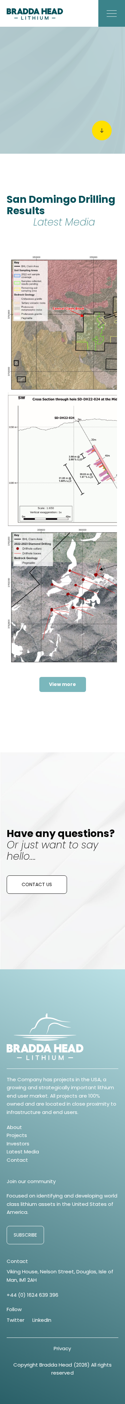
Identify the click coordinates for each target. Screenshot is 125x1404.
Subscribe (25, 1235)
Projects (17, 1135)
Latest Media (23, 1151)
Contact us (37, 884)
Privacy (62, 1348)
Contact (17, 1159)
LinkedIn (41, 1319)
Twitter (15, 1319)
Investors (18, 1143)
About (14, 1127)
